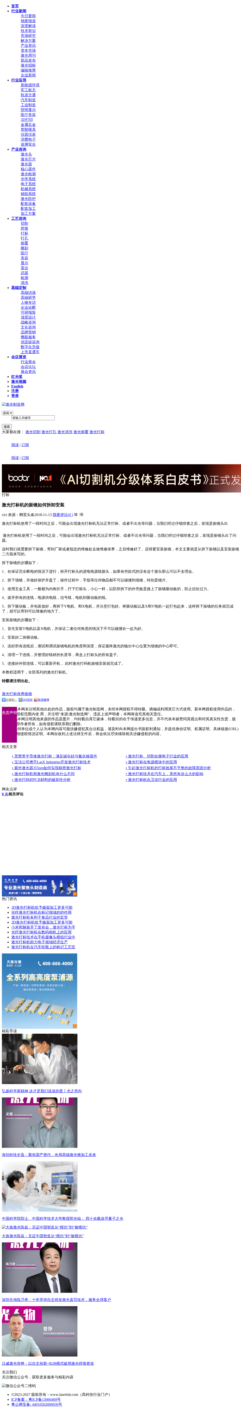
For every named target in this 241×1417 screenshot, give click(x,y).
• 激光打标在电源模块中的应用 (151, 762)
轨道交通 (28, 95)
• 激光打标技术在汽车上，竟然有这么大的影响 (164, 774)
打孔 (24, 238)
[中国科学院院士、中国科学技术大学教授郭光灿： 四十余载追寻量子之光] (39, 1210)
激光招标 (28, 65)
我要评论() (63, 515)
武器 (24, 273)
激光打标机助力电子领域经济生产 (39, 942)
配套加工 (28, 209)
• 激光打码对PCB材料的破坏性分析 (41, 780)
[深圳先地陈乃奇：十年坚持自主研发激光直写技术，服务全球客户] (39, 1291)
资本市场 (28, 50)
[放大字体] (76, 514)
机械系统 (28, 189)
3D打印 (27, 120)
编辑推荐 (28, 70)
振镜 (28, 694)
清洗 (24, 283)
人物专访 (28, 302)
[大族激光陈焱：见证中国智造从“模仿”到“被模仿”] (45, 1227)
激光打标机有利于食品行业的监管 (39, 917)
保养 (20, 694)
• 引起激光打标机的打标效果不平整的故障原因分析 (168, 768)
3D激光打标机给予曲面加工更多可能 (41, 907)
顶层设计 (28, 317)
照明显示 (28, 110)
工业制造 (28, 105)
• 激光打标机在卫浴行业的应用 (151, 780)
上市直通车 (30, 352)
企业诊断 (28, 307)
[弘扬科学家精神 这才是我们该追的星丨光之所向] (39, 1083)
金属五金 (28, 125)
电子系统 (28, 184)
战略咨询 (28, 322)
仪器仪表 (28, 134)
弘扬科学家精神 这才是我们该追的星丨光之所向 (42, 1091)
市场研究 (28, 36)
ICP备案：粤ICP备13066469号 (36, 1399)
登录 (15, 396)
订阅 (25, 445)
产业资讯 (28, 46)
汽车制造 (28, 100)
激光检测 (28, 174)
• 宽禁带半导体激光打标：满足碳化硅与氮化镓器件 (54, 756)
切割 (24, 223)
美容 (24, 258)
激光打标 (96, 432)
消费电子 (28, 139)
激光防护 (28, 199)
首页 (15, 6)
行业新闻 (18, 11)
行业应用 (18, 80)
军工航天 (28, 90)
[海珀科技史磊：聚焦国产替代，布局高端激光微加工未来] (39, 1147)
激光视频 (18, 382)
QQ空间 (27, 699)
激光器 (26, 164)
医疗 (24, 253)
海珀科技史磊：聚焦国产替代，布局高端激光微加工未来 (49, 1155)
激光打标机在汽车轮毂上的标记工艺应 (43, 947)
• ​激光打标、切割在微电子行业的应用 (157, 756)
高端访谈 (28, 293)
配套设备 (28, 204)
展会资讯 (28, 372)
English (17, 386)
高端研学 (28, 298)
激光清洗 (64, 432)
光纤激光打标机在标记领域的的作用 (41, 912)
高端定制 (18, 288)
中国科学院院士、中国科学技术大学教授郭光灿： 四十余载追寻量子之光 (62, 1219)
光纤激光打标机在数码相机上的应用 (41, 932)
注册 (15, 391)
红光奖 (17, 377)
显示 (24, 263)
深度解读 (28, 26)
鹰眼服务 (28, 337)
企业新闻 (28, 75)
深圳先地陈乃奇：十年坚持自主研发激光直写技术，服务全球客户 (56, 1300)
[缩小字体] (81, 514)
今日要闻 (28, 16)
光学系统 (28, 179)
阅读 (15, 445)
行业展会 (28, 362)
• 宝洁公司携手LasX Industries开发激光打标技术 (51, 762)
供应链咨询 (30, 342)
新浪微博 (43, 699)
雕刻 (24, 248)
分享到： (11, 699)
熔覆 (24, 243)
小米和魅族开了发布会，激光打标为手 (43, 927)
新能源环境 (30, 85)
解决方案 (28, 41)
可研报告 (28, 312)
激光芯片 (28, 159)
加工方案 (28, 214)
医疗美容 (28, 115)
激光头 (26, 154)
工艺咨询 (18, 218)
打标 (24, 233)
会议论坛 (28, 367)
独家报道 (28, 21)
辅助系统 (28, 194)
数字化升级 (30, 347)
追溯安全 (28, 144)
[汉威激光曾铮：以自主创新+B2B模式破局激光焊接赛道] (39, 1355)
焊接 (24, 228)
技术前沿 (28, 31)
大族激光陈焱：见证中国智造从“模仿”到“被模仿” (43, 1236)
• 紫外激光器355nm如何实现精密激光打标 (46, 768)
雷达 (24, 268)
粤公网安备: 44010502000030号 (36, 1404)
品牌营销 (28, 332)
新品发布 (28, 60)
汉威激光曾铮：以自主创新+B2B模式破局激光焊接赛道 (48, 1363)
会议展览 (18, 357)
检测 (24, 278)
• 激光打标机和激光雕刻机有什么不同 (43, 774)
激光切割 (32, 432)
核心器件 (28, 169)
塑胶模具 (28, 130)
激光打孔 (48, 432)
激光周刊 (28, 55)
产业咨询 (18, 149)
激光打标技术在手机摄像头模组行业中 (43, 937)
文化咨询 (28, 327)
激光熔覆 (80, 432)
